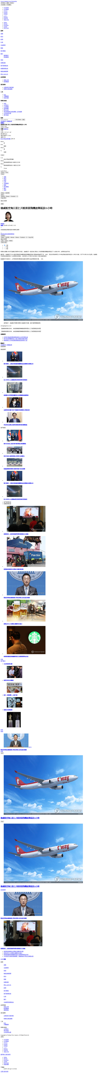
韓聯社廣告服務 (8, 89)
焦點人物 (6, 80)
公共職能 (6, 106)
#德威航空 (3, 121)
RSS (5, 94)
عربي (5, 1047)
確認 (2, 203)
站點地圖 (6, 97)
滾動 (2, 33)
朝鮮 (2, 48)
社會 (2, 42)
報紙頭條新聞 (4, 71)
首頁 (5, 103)
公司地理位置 (7, 113)
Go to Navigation (12, 1)
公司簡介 (6, 105)
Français (6, 1050)
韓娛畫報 (6, 57)
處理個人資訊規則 (6, 1054)
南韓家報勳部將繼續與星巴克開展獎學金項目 (16, 954)
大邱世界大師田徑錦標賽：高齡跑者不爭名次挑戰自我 (18, 956)
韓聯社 (2, 123)
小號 (7, 245)
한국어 (5, 1043)
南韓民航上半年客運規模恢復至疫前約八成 (15, 340)
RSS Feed (6, 28)
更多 (2, 659)
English (5, 1044)
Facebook (6, 25)
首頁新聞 (3, 889)
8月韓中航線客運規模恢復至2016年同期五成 (16, 337)
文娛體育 (3, 45)
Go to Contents (4, 1)
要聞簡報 (6, 1010)
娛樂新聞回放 (4, 68)
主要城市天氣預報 (9, 87)
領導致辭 (6, 108)
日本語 (5, 1046)
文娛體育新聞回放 (9, 1002)
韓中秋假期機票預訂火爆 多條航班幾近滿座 (16, 338)
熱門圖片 (3, 661)
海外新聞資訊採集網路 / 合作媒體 (13, 111)
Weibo (5, 22)
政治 (2, 36)
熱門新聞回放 (4, 65)
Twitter (5, 26)
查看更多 (5, 129)
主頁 (2, 959)
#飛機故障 (9, 121)
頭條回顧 (3, 62)
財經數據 (6, 81)
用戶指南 (6, 115)
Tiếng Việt (6, 1051)
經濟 (2, 39)
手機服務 (6, 96)
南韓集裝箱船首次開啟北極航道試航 (14, 951)
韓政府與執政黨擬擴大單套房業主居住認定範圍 (14, 749)
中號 (7, 247)
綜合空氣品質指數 (6, 138)
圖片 (2, 53)
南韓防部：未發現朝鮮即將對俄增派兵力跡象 (13, 948)
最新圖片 (6, 55)
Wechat (5, 24)
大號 (7, 248)
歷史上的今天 (4, 74)
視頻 (2, 60)
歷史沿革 (6, 110)
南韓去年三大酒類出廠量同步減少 (13, 953)
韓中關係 (3, 51)
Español (6, 1049)
